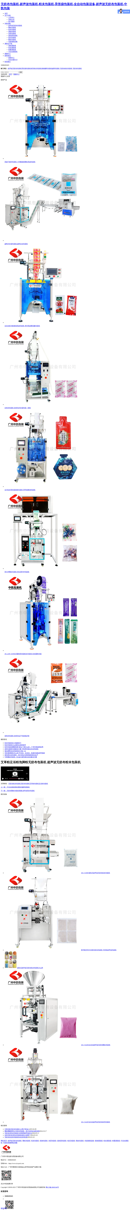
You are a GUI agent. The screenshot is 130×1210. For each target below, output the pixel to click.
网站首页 (4, 1140)
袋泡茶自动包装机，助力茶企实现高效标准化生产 (21, 755)
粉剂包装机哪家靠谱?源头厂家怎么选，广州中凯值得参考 (24, 747)
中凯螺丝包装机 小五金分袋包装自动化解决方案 (21, 757)
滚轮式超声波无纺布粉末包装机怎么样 (30, 968)
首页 (6, 13)
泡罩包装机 (12, 33)
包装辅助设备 (13, 41)
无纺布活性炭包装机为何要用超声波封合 (18, 1133)
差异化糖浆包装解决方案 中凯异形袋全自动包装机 (21, 749)
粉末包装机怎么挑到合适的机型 (15, 745)
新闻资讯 (8, 55)
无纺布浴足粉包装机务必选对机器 (16, 1137)
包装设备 (8, 23)
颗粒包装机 (12, 27)
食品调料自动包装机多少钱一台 (15, 751)
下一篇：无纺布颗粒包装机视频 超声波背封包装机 (18, 790)
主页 (10, 74)
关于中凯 (8, 15)
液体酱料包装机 (46, 68)
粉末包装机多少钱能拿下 (13, 743)
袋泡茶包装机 (13, 35)
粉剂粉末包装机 (36, 68)
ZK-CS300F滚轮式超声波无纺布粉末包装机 (95, 873)
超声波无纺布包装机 (15, 25)
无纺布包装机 (77, 68)
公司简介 (11, 17)
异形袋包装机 (26, 68)
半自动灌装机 (13, 51)
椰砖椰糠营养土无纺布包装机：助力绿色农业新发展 (22, 1131)
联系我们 (8, 61)
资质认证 (11, 19)
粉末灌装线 (12, 47)
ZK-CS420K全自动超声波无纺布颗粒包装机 (95, 1045)
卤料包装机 (56, 68)
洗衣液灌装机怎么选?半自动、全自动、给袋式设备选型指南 (25, 753)
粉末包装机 (12, 29)
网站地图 (14, 1143)
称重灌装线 (12, 49)
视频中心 (8, 53)
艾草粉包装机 (34, 783)
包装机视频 (7, 1143)
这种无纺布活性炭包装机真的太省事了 (17, 1135)
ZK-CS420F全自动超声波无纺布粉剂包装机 (95, 1122)
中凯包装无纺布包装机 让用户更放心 (17, 1129)
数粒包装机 (12, 39)
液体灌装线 (12, 45)
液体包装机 (12, 31)
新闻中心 (11, 57)
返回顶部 (4, 1208)
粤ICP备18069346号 (52, 1187)
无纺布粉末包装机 (66, 68)
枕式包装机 (12, 37)
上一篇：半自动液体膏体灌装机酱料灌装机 (15, 787)
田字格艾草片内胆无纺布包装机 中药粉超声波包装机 (98, 950)
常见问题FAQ (13, 59)
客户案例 (11, 21)
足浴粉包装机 (43, 783)
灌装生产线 (8, 43)
